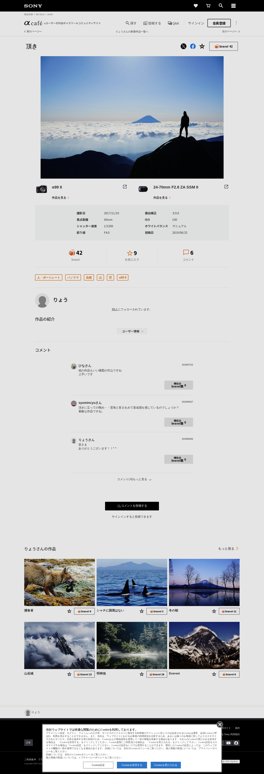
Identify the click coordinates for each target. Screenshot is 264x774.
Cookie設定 (98, 765)
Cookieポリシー (82, 754)
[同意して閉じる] (220, 724)
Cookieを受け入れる (165, 765)
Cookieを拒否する (132, 765)
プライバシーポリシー (92, 757)
